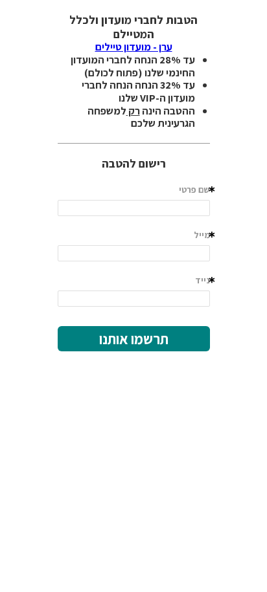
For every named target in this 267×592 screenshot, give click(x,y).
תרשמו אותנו (133, 338)
